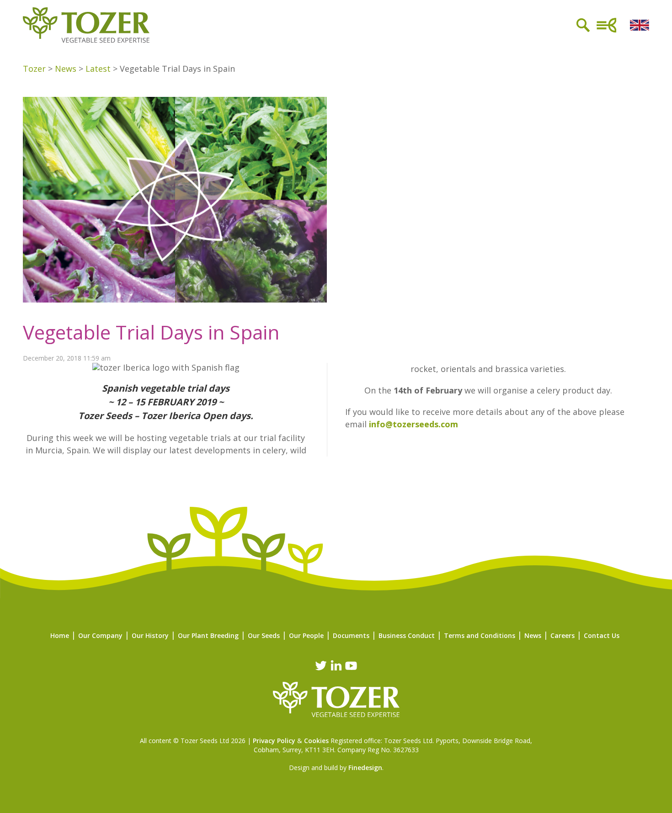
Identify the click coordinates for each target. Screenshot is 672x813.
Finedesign (365, 767)
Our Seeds (264, 635)
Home (59, 635)
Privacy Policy (274, 740)
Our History (150, 635)
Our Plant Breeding (208, 635)
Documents (351, 635)
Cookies (316, 740)
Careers (562, 635)
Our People (306, 635)
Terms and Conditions (479, 635)
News (532, 635)
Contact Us (601, 635)
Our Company (100, 635)
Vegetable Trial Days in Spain (151, 332)
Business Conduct (407, 635)
